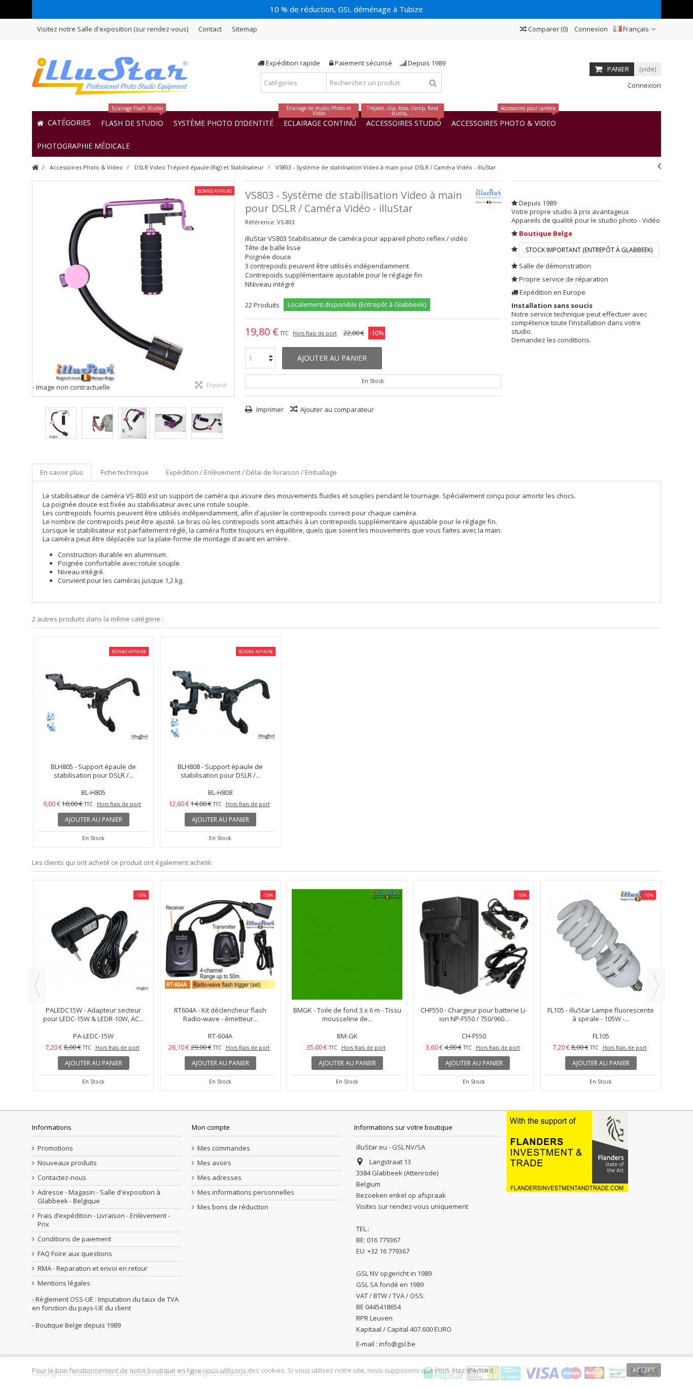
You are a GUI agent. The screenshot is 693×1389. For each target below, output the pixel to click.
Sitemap (244, 28)
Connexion (590, 28)
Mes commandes (223, 1148)
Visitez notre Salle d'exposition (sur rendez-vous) (112, 28)
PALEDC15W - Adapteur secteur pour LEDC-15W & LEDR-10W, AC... (347, 1014)
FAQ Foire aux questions (75, 1253)
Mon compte (211, 1127)
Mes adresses (219, 1177)
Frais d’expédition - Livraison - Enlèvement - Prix (104, 1220)
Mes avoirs (214, 1163)
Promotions (55, 1148)
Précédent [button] (37, 288)
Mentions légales (64, 1283)
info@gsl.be (397, 1343)
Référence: (260, 222)
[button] (83, 145)
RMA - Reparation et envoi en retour (93, 1268)
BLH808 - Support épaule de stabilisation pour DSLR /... (220, 771)
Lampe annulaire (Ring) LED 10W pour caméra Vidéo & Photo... (220, 1014)
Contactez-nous (62, 1177)
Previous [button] (37, 985)
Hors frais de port (315, 333)
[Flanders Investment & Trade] (567, 1151)
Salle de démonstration (555, 265)
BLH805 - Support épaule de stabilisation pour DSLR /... (93, 771)
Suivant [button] (229, 288)
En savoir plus (61, 472)
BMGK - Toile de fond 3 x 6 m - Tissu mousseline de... (601, 1014)
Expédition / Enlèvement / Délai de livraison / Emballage (251, 472)
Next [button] (656, 985)
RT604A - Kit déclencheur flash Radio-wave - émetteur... (474, 1014)
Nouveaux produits (67, 1163)
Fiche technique (124, 472)
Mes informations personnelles (245, 1192)
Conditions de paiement (74, 1239)
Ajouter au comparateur (337, 409)
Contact (210, 28)
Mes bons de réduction (232, 1207)
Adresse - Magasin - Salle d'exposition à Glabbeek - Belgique (99, 1196)
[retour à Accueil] (35, 167)
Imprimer (269, 409)
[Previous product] (659, 166)
